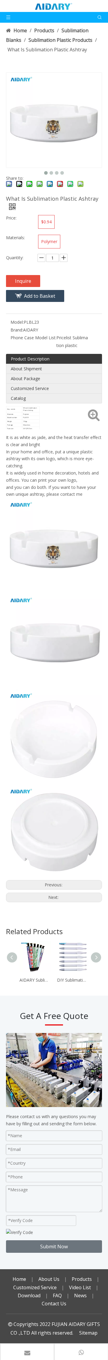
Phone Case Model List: (33, 337)
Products (82, 1279)
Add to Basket (39, 296)
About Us (48, 1279)
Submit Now (54, 1246)
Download (29, 1295)
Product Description (30, 359)
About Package (25, 378)
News (80, 1295)
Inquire (23, 281)
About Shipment (26, 369)
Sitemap (88, 1333)
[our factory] (54, 1070)
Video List (80, 1287)
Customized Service (30, 388)
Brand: (16, 330)
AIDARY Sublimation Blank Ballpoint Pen (35, 980)
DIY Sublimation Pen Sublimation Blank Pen (72, 980)
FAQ (57, 1295)
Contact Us (54, 1303)
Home (19, 1279)
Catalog (18, 398)
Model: (17, 322)
